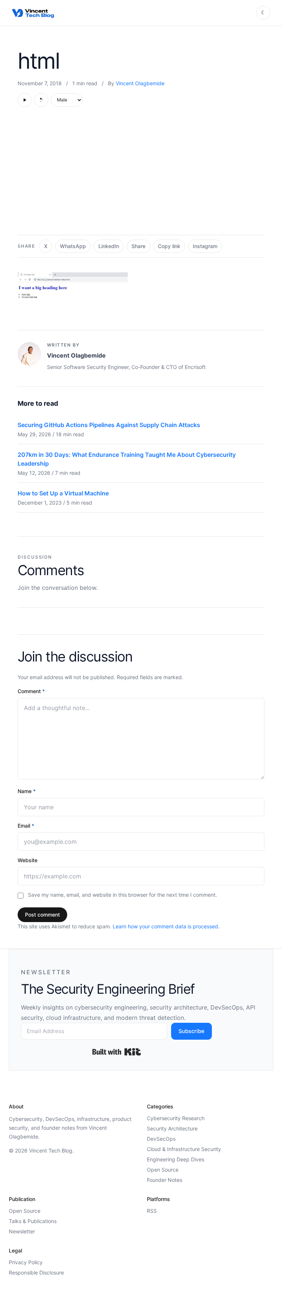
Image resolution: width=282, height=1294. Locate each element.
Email (26, 825)
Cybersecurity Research (176, 1118)
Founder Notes (164, 1180)
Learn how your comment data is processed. (166, 926)
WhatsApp (73, 246)
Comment (31, 691)
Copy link (169, 246)
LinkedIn (108, 246)
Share (138, 246)
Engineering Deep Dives (175, 1159)
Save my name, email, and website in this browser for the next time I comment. (122, 895)
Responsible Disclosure (36, 1272)
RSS (152, 1211)
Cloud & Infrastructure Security (184, 1149)
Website (27, 860)
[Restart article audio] (41, 100)
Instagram (205, 246)
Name (27, 791)
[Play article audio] (25, 100)
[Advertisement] (141, 174)
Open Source (162, 1169)
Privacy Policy (26, 1262)
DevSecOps (161, 1139)
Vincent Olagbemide (140, 83)
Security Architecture (172, 1128)
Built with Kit (116, 1051)
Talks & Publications (33, 1221)
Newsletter (22, 1231)
